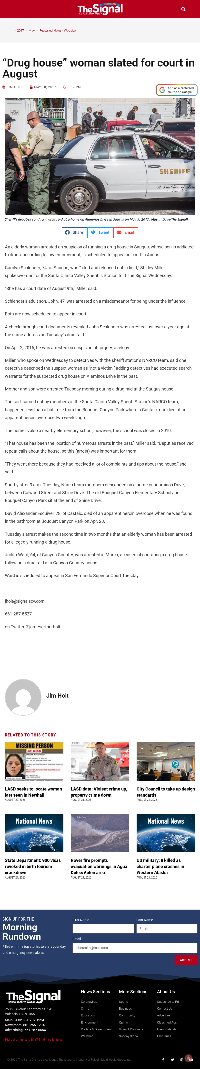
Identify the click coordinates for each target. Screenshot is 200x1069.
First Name (81, 920)
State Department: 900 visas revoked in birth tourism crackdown (33, 866)
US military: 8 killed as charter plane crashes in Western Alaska (160, 866)
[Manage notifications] (188, 1058)
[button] (16, 10)
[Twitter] (172, 1060)
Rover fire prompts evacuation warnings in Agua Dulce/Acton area (99, 866)
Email (76, 939)
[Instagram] (181, 1060)
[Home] (11, 30)
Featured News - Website (58, 30)
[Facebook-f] (163, 1060)
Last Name (145, 920)
